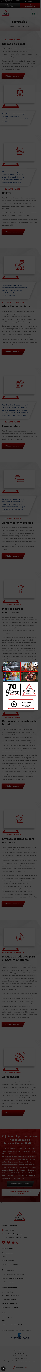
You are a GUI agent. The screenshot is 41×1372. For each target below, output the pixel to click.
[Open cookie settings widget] (3, 1368)
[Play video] (20, 686)
